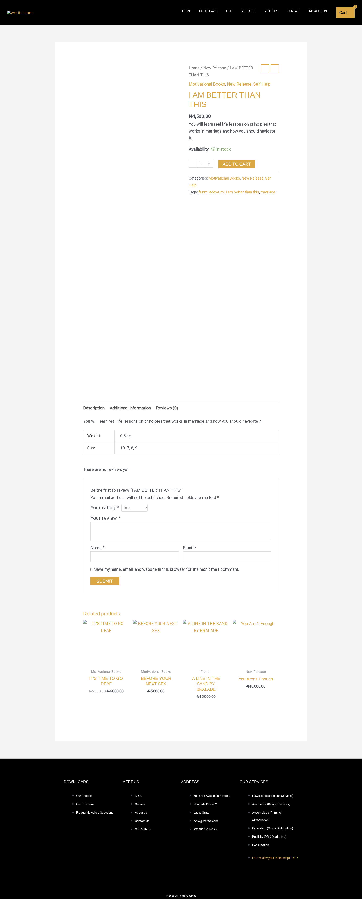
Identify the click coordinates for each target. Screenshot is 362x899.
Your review (105, 518)
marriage (268, 192)
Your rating (104, 508)
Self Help (261, 84)
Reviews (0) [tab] (167, 407)
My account (319, 11)
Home (186, 11)
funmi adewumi (212, 192)
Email (189, 547)
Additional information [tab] (130, 407)
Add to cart (237, 164)
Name (97, 547)
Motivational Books (207, 84)
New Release (214, 68)
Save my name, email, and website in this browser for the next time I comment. (166, 569)
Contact (294, 11)
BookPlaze (208, 11)
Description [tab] (94, 407)
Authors (271, 11)
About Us (249, 11)
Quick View (106, 660)
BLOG (229, 11)
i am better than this (242, 192)
